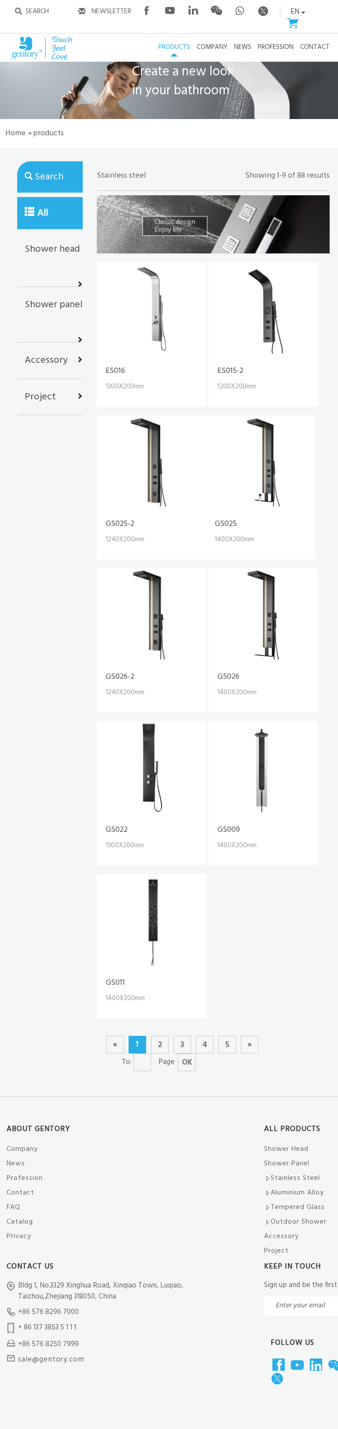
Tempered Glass (298, 1207)
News (16, 1163)
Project (40, 397)
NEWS (242, 47)
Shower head (52, 249)
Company (22, 1149)
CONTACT (315, 47)
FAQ (13, 1207)
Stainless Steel (295, 1178)
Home (15, 133)
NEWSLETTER (111, 11)
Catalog (20, 1222)
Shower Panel (286, 1163)
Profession (25, 1178)
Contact (20, 1192)
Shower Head (286, 1149)
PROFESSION (276, 47)
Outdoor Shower (299, 1222)
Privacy (19, 1236)
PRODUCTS (174, 47)
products (48, 133)
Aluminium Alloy (297, 1192)
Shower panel (53, 305)
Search (49, 177)
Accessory (46, 360)
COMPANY (212, 47)
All (42, 213)
